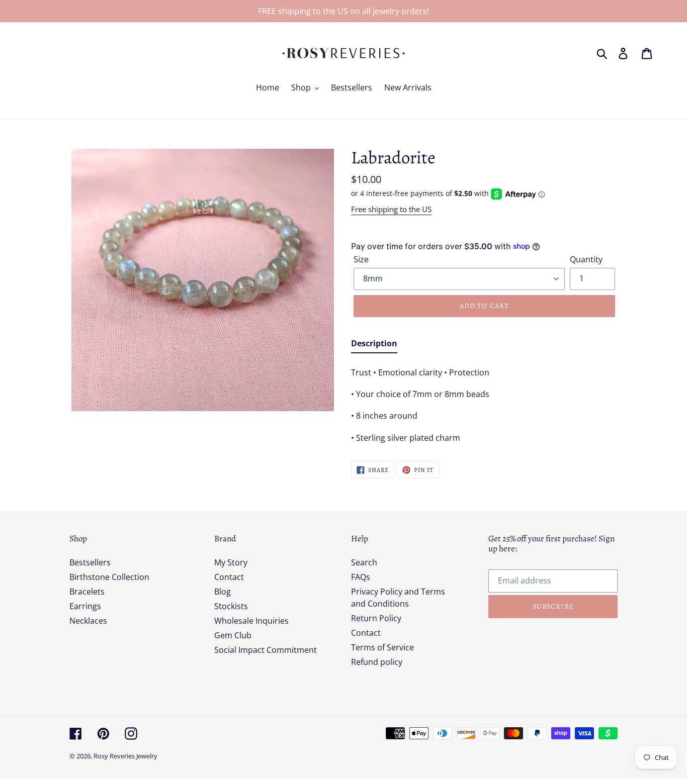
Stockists (231, 606)
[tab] (374, 345)
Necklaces (88, 620)
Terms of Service (382, 647)
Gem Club (232, 635)
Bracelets (87, 591)
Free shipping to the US (391, 209)
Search (364, 562)
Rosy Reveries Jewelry (125, 755)
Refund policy (376, 661)
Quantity (586, 259)
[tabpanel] (484, 402)
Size (361, 259)
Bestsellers (90, 562)
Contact (229, 576)
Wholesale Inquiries (251, 620)
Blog (222, 591)
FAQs (360, 576)
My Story (230, 562)
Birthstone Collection (109, 576)
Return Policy (376, 618)
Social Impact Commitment (265, 649)
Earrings (85, 606)
